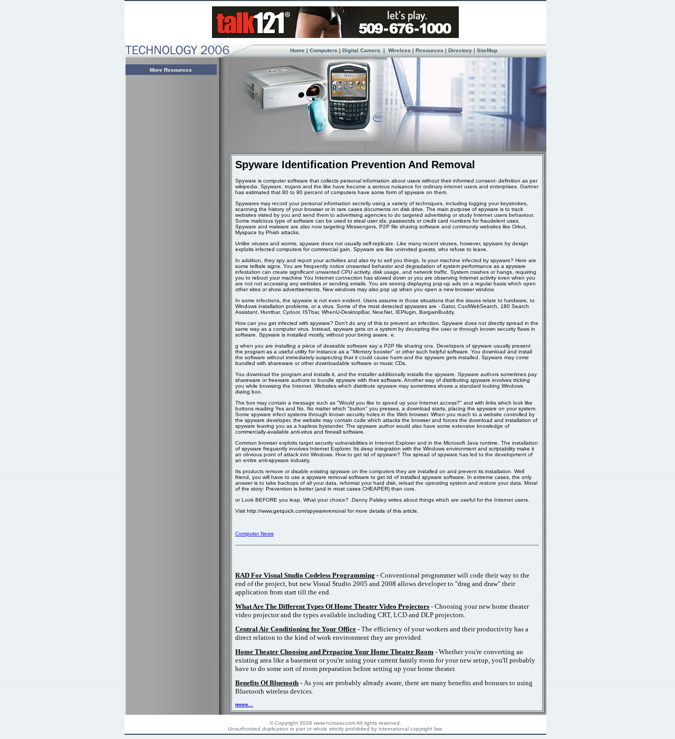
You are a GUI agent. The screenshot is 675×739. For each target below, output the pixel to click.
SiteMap (487, 50)
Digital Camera (362, 50)
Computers (324, 50)
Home (297, 50)
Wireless (399, 50)
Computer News (254, 533)
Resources (429, 50)
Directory (460, 50)
